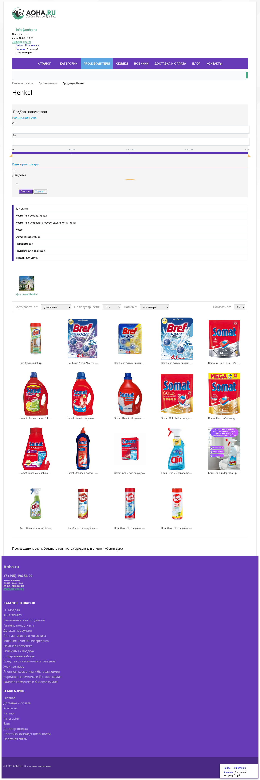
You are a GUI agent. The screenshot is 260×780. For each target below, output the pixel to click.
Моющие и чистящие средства (26, 641)
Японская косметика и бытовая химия (31, 671)
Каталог (9, 713)
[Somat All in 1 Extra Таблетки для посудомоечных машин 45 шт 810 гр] (224, 338)
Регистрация (32, 45)
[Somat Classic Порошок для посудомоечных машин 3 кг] (130, 394)
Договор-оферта (15, 729)
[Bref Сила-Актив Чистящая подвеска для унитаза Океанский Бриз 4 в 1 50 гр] (177, 338)
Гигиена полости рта (18, 625)
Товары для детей (27, 257)
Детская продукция (17, 630)
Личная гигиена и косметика (24, 636)
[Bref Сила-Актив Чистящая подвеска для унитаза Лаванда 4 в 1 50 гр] (83, 338)
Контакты (10, 708)
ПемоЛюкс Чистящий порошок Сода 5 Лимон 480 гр (97, 528)
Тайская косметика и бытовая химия (30, 682)
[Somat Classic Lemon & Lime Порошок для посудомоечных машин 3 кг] (36, 394)
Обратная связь (15, 739)
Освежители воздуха (18, 651)
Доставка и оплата (17, 703)
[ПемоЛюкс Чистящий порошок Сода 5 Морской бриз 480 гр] (130, 504)
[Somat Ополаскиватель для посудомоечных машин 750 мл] (83, 449)
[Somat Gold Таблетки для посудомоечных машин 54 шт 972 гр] (224, 394)
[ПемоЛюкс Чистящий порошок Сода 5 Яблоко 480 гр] (177, 504)
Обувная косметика (28, 236)
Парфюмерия (24, 243)
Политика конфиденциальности (27, 734)
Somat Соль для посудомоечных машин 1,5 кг (140, 473)
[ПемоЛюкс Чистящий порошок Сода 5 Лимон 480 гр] (83, 504)
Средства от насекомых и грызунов (29, 661)
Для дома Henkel (27, 294)
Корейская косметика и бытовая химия (32, 677)
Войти (19, 45)
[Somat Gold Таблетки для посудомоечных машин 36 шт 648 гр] (177, 394)
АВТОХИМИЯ (12, 615)
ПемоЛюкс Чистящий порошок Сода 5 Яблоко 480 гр (191, 528)
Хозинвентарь (13, 666)
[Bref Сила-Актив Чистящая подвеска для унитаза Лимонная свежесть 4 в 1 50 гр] (130, 338)
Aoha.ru (11, 566)
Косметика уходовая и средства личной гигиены (46, 222)
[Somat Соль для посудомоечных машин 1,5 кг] (130, 449)
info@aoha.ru (26, 29)
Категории (11, 718)
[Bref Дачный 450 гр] (36, 338)
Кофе (19, 229)
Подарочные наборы (19, 656)
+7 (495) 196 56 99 (17, 575)
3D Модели (11, 610)
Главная (9, 698)
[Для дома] (26, 283)
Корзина (20, 49)
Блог (6, 724)
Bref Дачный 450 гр (30, 363)
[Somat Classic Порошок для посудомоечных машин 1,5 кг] (83, 394)
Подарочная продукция (30, 250)
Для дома (22, 208)
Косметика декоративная (31, 215)
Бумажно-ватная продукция (24, 620)
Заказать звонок (21, 41)
